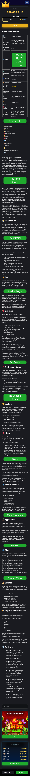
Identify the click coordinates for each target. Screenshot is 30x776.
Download (15, 545)
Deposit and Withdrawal (11, 150)
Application (8, 143)
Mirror (7, 145)
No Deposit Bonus (10, 133)
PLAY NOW (14, 86)
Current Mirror (14, 578)
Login (6, 129)
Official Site (15, 121)
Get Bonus (14, 362)
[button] (27, 2)
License (7, 148)
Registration (8, 126)
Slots (6, 138)
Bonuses (7, 131)
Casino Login (15, 291)
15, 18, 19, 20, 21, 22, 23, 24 (19, 60)
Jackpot (7, 136)
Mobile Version (9, 141)
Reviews (7, 153)
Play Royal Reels (15, 180)
